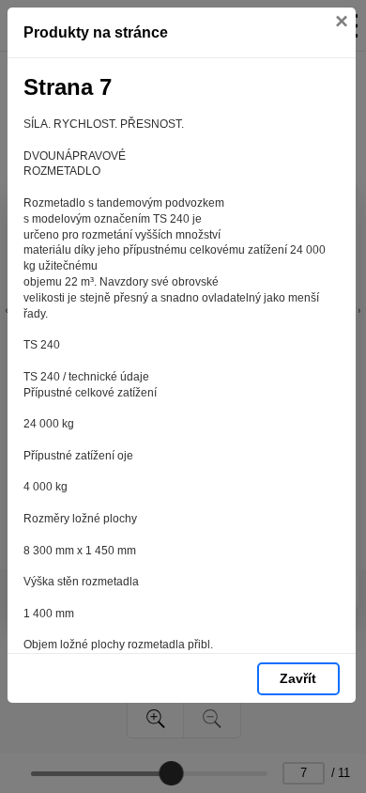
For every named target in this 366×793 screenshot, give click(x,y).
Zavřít (298, 678)
